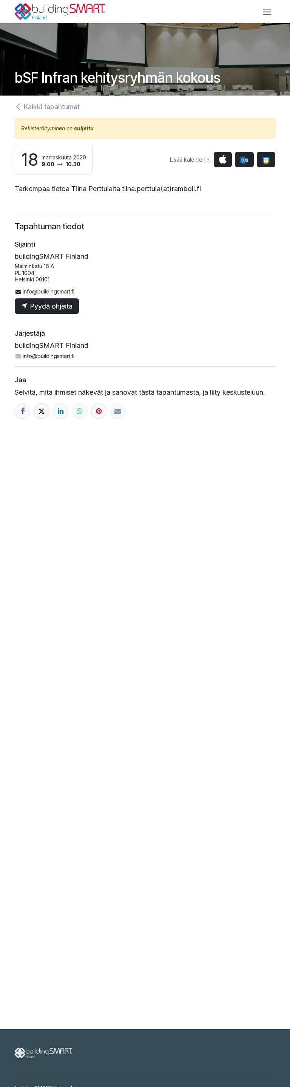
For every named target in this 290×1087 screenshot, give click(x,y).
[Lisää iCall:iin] (223, 159)
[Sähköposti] (117, 411)
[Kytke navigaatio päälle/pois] (267, 11)
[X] (41, 411)
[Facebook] (22, 411)
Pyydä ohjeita (50, 306)
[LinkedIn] (60, 411)
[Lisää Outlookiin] (244, 159)
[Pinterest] (98, 411)
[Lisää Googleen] (266, 159)
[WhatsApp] (79, 411)
